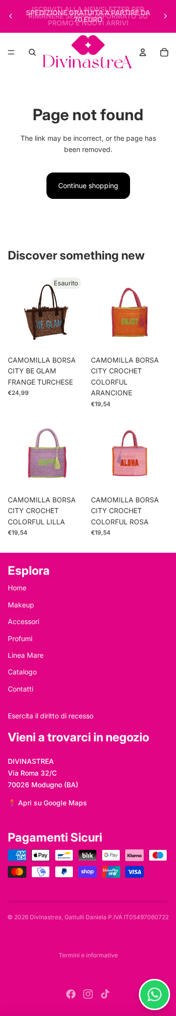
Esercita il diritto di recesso (50, 716)
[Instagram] (88, 994)
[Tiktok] (105, 994)
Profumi (20, 638)
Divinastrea (46, 917)
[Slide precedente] (11, 16)
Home (17, 588)
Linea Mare (26, 655)
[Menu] (11, 52)
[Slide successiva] (165, 16)
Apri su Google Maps (52, 803)
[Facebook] (71, 994)
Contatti (20, 689)
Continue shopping (88, 185)
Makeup (21, 605)
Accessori (23, 621)
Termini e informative (88, 955)
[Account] (143, 52)
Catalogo (22, 672)
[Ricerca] (32, 52)
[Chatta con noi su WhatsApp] (154, 994)
